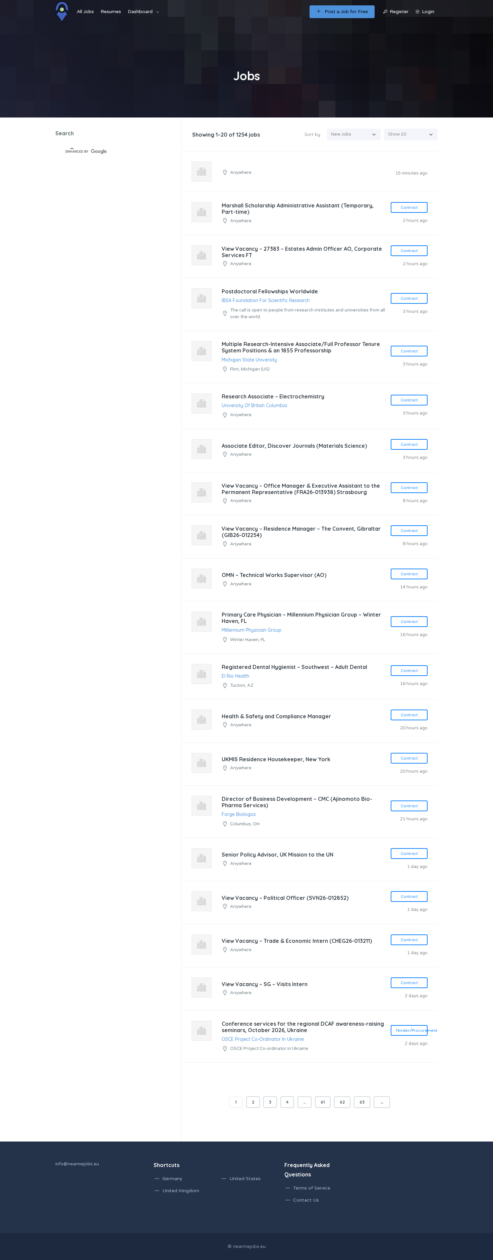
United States (245, 1178)
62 (342, 1102)
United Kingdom (180, 1191)
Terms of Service (311, 1188)
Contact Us (306, 1200)
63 (362, 1102)
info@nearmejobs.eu (77, 1164)
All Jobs (85, 11)
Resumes (111, 11)
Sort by (312, 134)
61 (323, 1102)
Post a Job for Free (346, 11)
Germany (172, 1178)
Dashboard (140, 11)
